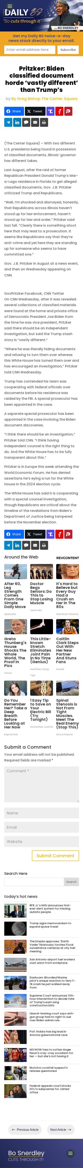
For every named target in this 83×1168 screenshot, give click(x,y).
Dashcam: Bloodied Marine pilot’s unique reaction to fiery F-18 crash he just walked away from (52, 982)
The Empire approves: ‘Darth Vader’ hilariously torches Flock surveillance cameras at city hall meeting (52, 946)
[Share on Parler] (68, 111)
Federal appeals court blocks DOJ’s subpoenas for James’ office (50, 1089)
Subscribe (68, 50)
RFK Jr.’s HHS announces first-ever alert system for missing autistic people (50, 908)
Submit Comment (55, 856)
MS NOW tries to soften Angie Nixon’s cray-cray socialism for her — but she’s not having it (51, 1053)
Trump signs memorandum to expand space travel (50, 925)
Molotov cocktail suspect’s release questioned (49, 1069)
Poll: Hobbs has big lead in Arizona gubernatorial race (48, 1033)
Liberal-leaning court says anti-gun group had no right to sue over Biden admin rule (52, 1016)
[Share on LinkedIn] (17, 122)
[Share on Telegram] (8, 122)
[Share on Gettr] (59, 111)
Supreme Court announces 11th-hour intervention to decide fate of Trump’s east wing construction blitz (52, 1001)
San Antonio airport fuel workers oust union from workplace (52, 961)
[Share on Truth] (50, 111)
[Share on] (26, 122)
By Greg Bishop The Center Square (44, 98)
